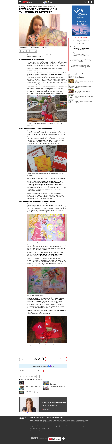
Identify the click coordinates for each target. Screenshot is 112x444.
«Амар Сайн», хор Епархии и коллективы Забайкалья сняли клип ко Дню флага (81, 42)
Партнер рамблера (43, 438)
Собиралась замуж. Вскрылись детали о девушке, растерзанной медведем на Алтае (83, 76)
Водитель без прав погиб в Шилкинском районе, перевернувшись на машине (81, 54)
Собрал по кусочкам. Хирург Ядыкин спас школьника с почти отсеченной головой (84, 96)
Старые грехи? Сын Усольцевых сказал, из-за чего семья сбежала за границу (83, 101)
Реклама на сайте (34, 417)
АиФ (46, 47)
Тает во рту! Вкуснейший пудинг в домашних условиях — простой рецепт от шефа (83, 91)
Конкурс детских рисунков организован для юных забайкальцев (56, 383)
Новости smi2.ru (24, 413)
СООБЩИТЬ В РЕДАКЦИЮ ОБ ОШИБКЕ (55, 417)
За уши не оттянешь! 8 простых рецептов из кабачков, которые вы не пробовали (84, 81)
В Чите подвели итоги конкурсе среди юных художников (33, 382)
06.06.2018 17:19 (22, 6)
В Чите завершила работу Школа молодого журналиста (58, 387)
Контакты (42, 417)
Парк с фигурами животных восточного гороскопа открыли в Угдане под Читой (80, 66)
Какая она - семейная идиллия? (33, 386)
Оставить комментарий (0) (56, 359)
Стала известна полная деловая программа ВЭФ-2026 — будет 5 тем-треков (80, 60)
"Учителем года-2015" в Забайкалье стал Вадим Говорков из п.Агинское (34, 393)
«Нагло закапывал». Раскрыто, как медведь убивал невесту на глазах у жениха (83, 86)
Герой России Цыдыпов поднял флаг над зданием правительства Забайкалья (80, 48)
